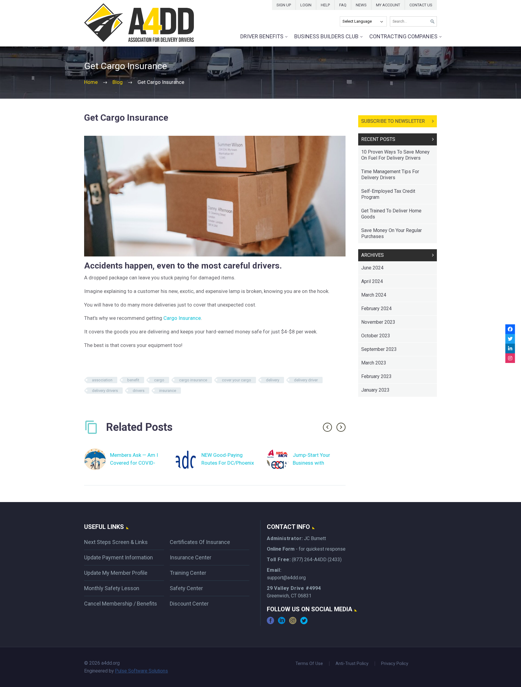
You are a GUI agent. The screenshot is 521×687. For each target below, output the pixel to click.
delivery (272, 380)
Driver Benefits (261, 36)
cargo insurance (193, 380)
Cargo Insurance (182, 318)
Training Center (188, 573)
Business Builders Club (326, 36)
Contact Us (420, 5)
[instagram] (292, 622)
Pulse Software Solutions (141, 671)
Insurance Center (190, 557)
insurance (167, 390)
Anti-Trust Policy (352, 663)
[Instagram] (510, 358)
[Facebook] (510, 329)
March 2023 (373, 363)
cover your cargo (236, 380)
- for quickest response (306, 549)
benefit (133, 380)
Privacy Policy (394, 663)
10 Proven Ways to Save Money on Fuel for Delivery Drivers (395, 155)
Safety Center (186, 588)
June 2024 (372, 268)
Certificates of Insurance (200, 542)
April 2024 (372, 281)
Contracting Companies (403, 36)
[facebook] (270, 622)
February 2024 (376, 308)
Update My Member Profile (115, 573)
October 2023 (375, 336)
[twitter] (304, 622)
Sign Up (283, 5)
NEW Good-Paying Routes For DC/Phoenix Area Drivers (227, 463)
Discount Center (189, 603)
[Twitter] (510, 339)
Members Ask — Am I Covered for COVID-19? (134, 463)
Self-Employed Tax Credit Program (388, 194)
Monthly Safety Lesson (111, 588)
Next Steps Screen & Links (116, 542)
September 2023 (379, 349)
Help (325, 5)
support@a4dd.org (286, 577)
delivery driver (306, 380)
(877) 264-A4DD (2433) (317, 559)
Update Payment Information (118, 557)
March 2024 (373, 295)
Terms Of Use (309, 663)
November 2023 (378, 322)
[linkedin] (281, 622)
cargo (159, 380)
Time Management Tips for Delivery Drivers (390, 174)
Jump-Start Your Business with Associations (311, 463)
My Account (388, 5)
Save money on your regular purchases (391, 233)
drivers (138, 390)
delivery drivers (105, 390)
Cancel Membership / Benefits (120, 603)
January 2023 (375, 390)
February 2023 (376, 376)
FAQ (342, 5)
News (361, 5)
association (102, 380)
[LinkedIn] (510, 348)
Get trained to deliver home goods (391, 214)
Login (305, 5)
